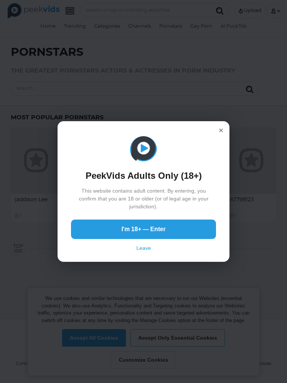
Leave (143, 248)
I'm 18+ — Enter (143, 229)
